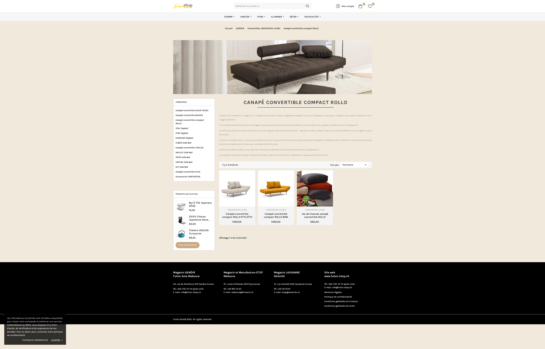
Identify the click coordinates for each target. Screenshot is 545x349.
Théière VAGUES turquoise (199, 232)
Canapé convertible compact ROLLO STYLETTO (237, 215)
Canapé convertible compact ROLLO (190, 122)
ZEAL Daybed (182, 128)
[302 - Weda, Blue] (284, 202)
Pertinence (354, 165)
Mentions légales (333, 292)
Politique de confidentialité (35, 340)
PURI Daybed (182, 133)
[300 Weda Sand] (318, 202)
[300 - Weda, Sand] (274, 202)
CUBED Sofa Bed (183, 143)
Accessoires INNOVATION (188, 176)
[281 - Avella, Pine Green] (240, 202)
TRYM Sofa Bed (183, 157)
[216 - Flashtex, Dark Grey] (225, 202)
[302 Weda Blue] (323, 202)
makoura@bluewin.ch (242, 292)
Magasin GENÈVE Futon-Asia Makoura (186, 274)
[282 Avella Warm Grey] (313, 202)
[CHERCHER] (307, 6)
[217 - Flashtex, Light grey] (230, 202)
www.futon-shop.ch (336, 276)
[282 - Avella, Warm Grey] (245, 202)
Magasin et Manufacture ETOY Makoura (243, 274)
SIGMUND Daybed (184, 138)
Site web (336, 274)
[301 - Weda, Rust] (279, 202)
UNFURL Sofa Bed (184, 162)
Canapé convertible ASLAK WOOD (192, 110)
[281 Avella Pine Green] (307, 202)
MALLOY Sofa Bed (184, 152)
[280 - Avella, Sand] (235, 202)
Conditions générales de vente (339, 306)
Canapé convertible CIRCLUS (190, 147)
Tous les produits (187, 245)
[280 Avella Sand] (302, 202)
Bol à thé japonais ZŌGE (200, 204)
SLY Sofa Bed (182, 167)
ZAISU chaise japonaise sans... (199, 218)
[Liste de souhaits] (370, 6)
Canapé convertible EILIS (188, 172)
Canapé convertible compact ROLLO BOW (276, 215)
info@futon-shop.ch (191, 292)
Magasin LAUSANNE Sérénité (287, 274)
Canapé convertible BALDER (189, 115)
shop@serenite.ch (291, 292)
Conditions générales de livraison (341, 301)
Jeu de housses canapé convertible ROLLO (315, 215)
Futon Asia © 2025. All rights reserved (192, 319)
